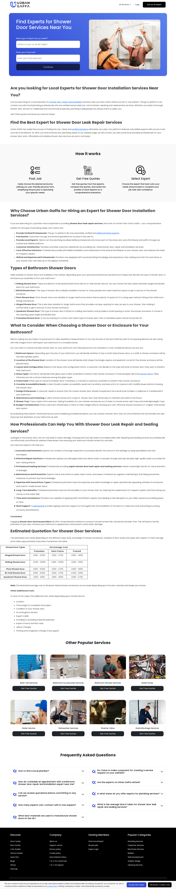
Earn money (15, 845)
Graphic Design (134, 861)
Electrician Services (136, 849)
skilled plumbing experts (107, 233)
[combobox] (48, 44)
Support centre (56, 845)
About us (53, 841)
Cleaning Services (135, 865)
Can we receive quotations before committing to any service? (44, 794)
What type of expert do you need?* (32, 38)
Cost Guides (15, 849)
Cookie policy (55, 853)
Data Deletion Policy (58, 857)
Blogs (12, 861)
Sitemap (13, 869)
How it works (15, 841)
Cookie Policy (52, 886)
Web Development (136, 857)
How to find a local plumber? (31, 771)
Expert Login (94, 849)
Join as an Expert (154, 4)
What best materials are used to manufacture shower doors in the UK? (45, 817)
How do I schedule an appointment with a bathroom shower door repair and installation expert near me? (44, 783)
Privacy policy (55, 849)
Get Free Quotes (29, 688)
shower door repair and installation (66, 102)
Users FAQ (14, 857)
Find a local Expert (96, 841)
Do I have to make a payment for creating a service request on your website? (122, 771)
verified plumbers (80, 129)
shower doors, (146, 374)
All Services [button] (124, 4)
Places (13, 865)
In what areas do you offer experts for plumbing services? (126, 793)
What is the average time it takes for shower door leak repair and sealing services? (124, 805)
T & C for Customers (58, 861)
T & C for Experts (57, 865)
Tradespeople (37, 506)
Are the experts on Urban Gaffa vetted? (116, 782)
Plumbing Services (135, 841)
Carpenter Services (136, 845)
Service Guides (16, 853)
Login (137, 4)
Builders (131, 853)
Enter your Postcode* (26, 52)
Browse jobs (93, 845)
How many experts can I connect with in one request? (44, 805)
